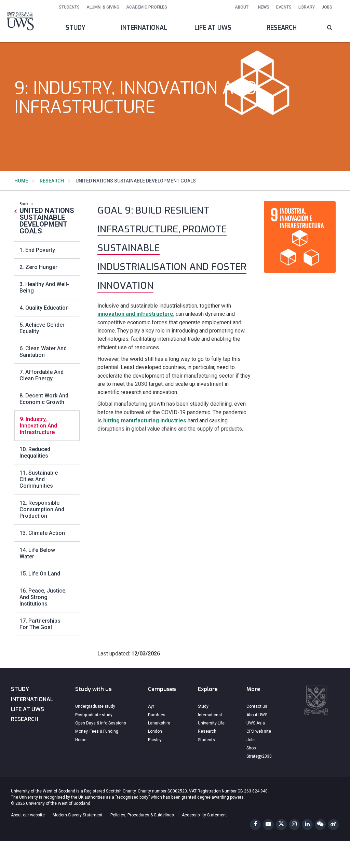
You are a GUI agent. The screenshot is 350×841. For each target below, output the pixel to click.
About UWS (256, 715)
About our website (28, 815)
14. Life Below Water (37, 553)
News (263, 7)
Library (306, 7)
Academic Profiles (146, 7)
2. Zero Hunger (38, 267)
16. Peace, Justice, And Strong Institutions (43, 597)
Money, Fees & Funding (96, 731)
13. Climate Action (42, 533)
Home (21, 181)
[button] (333, 28)
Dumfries (156, 715)
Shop (251, 748)
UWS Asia (255, 723)
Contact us (256, 706)
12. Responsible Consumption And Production (41, 509)
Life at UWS (212, 28)
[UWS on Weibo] (333, 824)
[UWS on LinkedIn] (307, 824)
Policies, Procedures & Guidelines (142, 815)
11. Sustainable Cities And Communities (38, 479)
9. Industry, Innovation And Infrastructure (38, 425)
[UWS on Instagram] (294, 824)
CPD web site (258, 731)
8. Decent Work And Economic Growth (43, 398)
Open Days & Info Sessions (100, 723)
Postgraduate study (93, 715)
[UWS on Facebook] (255, 824)
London (155, 731)
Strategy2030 (259, 756)
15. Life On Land (39, 573)
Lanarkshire (159, 723)
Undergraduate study (95, 706)
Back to (46, 218)
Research (282, 28)
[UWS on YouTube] (268, 824)
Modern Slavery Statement (78, 815)
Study (75, 28)
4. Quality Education (44, 307)
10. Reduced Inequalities (34, 452)
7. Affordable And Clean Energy (41, 375)
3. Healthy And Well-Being (44, 287)
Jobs (327, 7)
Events (284, 7)
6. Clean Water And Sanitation (43, 351)
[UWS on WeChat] (320, 824)
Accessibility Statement (204, 815)
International (144, 28)
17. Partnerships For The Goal (39, 624)
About (241, 7)
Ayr (151, 706)
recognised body (132, 797)
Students (69, 7)
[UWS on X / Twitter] (281, 824)
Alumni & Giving (102, 7)
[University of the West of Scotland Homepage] (20, 20)
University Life (211, 723)
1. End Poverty (37, 250)
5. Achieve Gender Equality (42, 328)
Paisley (155, 739)
